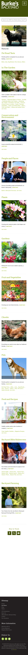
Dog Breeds (11, 62)
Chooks (5, 317)
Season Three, (5, 474)
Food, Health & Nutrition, (8, 431)
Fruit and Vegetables (11, 277)
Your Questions (5, 618)
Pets (4, 355)
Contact (3, 616)
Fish (16, 62)
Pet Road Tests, (6, 387)
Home (3, 603)
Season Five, (13, 471)
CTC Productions (6, 611)
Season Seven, (13, 473)
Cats (6, 62)
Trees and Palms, (6, 107)
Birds (3, 62)
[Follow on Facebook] (9, 533)
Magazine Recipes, (20, 431)
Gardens (6, 238)
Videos (3, 608)
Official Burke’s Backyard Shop (9, 614)
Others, (23, 105)
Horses (19, 62)
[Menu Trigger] (24, 3)
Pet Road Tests (8, 53)
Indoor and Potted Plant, (14, 105)
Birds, (12, 387)
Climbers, (4, 99)
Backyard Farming (10, 483)
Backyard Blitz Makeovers (14, 439)
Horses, (7, 388)
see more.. (4, 108)
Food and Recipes (10, 399)
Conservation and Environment (10, 116)
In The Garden (8, 67)
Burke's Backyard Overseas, (9, 190)
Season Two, (13, 474)
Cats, (16, 387)
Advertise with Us (6, 626)
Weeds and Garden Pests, (18, 107)
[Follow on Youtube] (18, 533)
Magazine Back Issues (7, 629)
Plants (4, 197)
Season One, (5, 473)
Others (23, 62)
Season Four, (20, 471)
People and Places (10, 158)
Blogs (3, 607)
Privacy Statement (6, 628)
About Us (4, 613)
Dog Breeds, (21, 387)
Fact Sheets (4, 605)
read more (9, 58)
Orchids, (24, 99)
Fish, (3, 388)
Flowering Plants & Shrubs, (14, 99)
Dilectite (15, 649)
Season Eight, (5, 471)
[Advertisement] (14, 13)
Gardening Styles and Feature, (10, 101)
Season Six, (21, 473)
